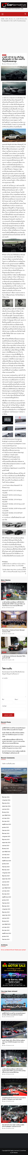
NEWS (4, 1009)
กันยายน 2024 (5, 866)
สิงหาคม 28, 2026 (10, 607)
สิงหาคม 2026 (5, 797)
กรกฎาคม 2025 (6, 836)
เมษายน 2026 (5, 809)
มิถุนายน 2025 (6, 839)
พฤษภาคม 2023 (6, 915)
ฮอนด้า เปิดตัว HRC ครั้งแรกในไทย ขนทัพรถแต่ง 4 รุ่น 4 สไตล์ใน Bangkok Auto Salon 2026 (13, 734)
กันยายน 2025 (5, 830)
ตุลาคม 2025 (5, 827)
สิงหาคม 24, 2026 (10, 1128)
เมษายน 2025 (5, 845)
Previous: (13, 563)
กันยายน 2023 (5, 903)
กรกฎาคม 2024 (6, 872)
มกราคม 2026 (5, 818)
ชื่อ (3, 699)
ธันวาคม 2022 (5, 930)
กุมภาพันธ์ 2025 (6, 851)
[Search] (25, 14)
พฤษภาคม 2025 (6, 842)
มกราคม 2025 (5, 854)
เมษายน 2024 (5, 882)
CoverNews (23, 1150)
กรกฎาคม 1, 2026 (10, 659)
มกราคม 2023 (5, 927)
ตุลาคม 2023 (5, 900)
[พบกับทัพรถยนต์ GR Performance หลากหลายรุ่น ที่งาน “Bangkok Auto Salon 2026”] (14, 1087)
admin (5, 64)
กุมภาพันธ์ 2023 (6, 924)
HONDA (4, 1036)
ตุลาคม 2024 (5, 863)
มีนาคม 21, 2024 (11, 64)
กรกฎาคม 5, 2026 (10, 633)
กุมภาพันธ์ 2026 (6, 815)
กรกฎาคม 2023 (6, 909)
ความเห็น (5, 678)
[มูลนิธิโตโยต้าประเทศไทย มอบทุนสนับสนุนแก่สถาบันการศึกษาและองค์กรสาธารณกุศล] (14, 1002)
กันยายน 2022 (5, 939)
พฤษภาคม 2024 (6, 878)
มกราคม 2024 (5, 891)
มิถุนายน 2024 (6, 875)
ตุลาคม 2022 (5, 936)
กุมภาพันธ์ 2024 (6, 888)
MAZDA (4, 55)
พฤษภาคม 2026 (6, 806)
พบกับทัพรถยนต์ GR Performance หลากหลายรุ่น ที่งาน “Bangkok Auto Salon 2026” (13, 747)
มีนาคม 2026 (5, 812)
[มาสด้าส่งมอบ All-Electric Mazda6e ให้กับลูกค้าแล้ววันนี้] (14, 645)
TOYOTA (8, 1009)
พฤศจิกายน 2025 (6, 824)
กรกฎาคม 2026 (6, 800)
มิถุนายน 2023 (6, 912)
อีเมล (16, 699)
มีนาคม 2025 (5, 848)
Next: (14, 570)
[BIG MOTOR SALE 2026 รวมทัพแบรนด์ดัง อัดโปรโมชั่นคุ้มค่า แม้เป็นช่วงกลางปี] (14, 1114)
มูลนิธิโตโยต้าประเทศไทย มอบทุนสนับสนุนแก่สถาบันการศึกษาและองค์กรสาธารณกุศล (13, 728)
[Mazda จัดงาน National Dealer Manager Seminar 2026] (14, 619)
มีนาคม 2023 (5, 921)
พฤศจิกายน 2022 (6, 933)
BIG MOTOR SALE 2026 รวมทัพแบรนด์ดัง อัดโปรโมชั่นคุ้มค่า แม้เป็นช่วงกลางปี (13, 752)
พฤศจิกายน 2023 (6, 897)
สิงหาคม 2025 (5, 833)
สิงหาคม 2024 (5, 869)
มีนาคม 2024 (5, 885)
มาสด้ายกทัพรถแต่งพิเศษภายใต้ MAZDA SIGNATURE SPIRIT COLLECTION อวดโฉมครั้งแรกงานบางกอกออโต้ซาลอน (13, 603)
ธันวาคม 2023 (5, 894)
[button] (2, 14)
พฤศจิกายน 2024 (6, 860)
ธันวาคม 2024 (5, 857)
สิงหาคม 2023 (5, 906)
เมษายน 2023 (5, 918)
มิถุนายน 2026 (6, 803)
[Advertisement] (14, 37)
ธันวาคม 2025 (5, 821)
